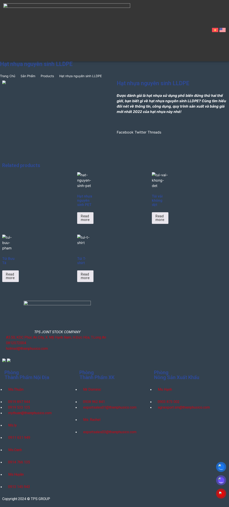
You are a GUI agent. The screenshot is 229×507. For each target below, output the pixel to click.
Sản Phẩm (28, 76)
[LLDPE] (57, 82)
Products (47, 76)
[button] (125, 129)
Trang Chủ (7, 76)
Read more (85, 218)
